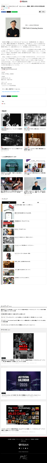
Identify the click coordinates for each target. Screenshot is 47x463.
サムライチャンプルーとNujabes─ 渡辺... (23, 253)
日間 (9, 202)
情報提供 (32, 439)
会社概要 (9, 439)
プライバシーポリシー (20, 439)
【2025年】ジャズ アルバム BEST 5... (22, 277)
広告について (27, 439)
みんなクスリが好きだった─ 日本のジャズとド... (24, 237)
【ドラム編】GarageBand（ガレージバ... (23, 269)
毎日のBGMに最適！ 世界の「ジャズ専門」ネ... (24, 204)
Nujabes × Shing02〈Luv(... (20, 229)
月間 (38, 202)
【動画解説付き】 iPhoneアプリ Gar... (22, 221)
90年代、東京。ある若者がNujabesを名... (23, 261)
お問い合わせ (23, 441)
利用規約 (13, 439)
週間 (23, 202)
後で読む (43, 11)
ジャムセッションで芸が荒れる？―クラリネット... (24, 245)
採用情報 (36, 439)
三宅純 (3, 9)
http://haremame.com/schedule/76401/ (10, 91)
